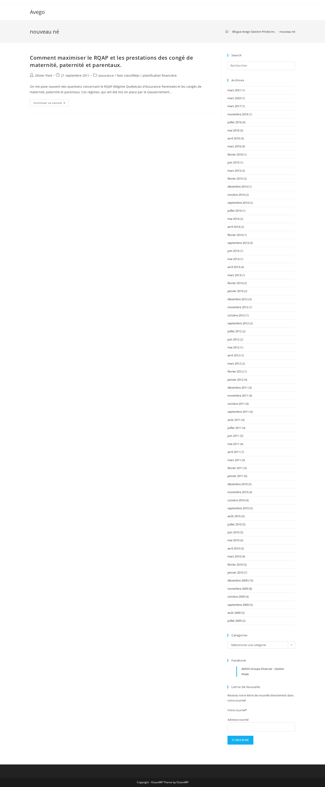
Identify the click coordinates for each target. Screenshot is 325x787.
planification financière (160, 75)
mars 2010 (234, 556)
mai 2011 (233, 444)
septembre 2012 (238, 323)
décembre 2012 (238, 299)
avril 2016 (234, 138)
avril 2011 (234, 452)
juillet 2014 (234, 211)
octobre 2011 (236, 404)
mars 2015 (234, 171)
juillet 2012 (234, 331)
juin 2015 (233, 162)
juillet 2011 (234, 428)
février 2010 (235, 564)
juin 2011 (233, 436)
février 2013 (235, 283)
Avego (37, 11)
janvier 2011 (235, 476)
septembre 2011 (238, 412)
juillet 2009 (234, 621)
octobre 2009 (236, 597)
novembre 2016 (238, 114)
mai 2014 (233, 219)
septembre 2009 (238, 605)
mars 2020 (234, 98)
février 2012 (235, 371)
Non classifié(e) (128, 75)
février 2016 (235, 154)
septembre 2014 (238, 203)
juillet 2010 (234, 524)
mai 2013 (233, 259)
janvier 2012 (235, 380)
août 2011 (234, 420)
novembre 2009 (238, 589)
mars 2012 (234, 363)
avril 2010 (234, 548)
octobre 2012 (236, 315)
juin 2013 (233, 251)
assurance (106, 75)
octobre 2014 (236, 195)
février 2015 (235, 179)
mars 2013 (234, 275)
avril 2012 (234, 355)
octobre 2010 (236, 500)
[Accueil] (226, 32)
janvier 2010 (235, 572)
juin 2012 (233, 339)
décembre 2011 (238, 388)
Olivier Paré (43, 75)
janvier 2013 (235, 291)
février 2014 (235, 235)
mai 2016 (233, 130)
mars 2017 (234, 106)
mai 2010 (233, 540)
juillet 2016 (234, 122)
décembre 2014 (238, 186)
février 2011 (235, 468)
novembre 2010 (238, 492)
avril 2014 (234, 227)
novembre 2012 (238, 307)
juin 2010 (233, 532)
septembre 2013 (238, 243)
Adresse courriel (238, 720)
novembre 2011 (238, 395)
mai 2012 (233, 347)
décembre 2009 (238, 580)
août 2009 (234, 613)
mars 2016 (234, 146)
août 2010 (234, 516)
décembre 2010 (238, 484)
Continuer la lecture (51, 103)
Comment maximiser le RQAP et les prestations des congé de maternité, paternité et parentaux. (111, 61)
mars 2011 (234, 460)
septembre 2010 (238, 508)
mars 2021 (234, 90)
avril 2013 (234, 267)
